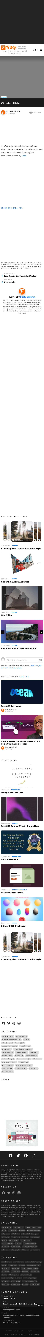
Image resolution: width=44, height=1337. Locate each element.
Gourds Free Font (10, 859)
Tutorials (22, 890)
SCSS (4, 266)
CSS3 (25, 262)
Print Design (8, 1065)
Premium (24, 1062)
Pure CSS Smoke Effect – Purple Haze (20, 826)
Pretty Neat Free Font (12, 792)
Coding (15, 545)
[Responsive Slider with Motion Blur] (22, 631)
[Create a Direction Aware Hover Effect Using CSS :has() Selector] (22, 727)
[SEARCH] (37, 50)
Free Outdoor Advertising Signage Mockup (20, 1304)
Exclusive (7, 1049)
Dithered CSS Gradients (13, 926)
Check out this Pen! (12, 208)
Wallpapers (8, 1071)
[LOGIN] (34, 50)
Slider (11, 266)
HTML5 (38, 262)
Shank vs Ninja (9, 1298)
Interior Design (8, 1059)
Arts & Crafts (22, 1036)
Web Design (7, 268)
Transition (36, 266)
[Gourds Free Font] (22, 842)
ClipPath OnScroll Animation (15, 582)
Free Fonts (15, 790)
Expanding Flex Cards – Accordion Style (21, 548)
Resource (26, 264)
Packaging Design (9, 1062)
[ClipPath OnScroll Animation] (22, 565)
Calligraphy (8, 1043)
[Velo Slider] (22, 598)
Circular (6, 262)
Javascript (7, 264)
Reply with (40, 660)
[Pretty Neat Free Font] (22, 775)
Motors (37, 1059)
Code (14, 262)
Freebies (8, 1052)
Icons (19, 1055)
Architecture (8, 1036)
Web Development (22, 268)
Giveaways (7, 1055)
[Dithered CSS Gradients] (22, 909)
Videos (34, 1068)
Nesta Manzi (7, 1296)
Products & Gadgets (24, 1065)
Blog (27, 1039)
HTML (31, 262)
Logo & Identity (24, 1059)
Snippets (20, 266)
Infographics (32, 1055)
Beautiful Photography (12, 1039)
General (34, 1052)
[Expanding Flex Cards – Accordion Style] (22, 531)
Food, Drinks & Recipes (23, 1049)
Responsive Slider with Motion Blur (19, 648)
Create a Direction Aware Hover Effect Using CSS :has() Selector (20, 742)
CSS (19, 262)
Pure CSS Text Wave (11, 706)
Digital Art (25, 1046)
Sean (24, 156)
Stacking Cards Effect (12, 893)
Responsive (37, 264)
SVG (27, 266)
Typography (21, 1068)
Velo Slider (6, 615)
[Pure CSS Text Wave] (22, 692)
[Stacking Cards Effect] (22, 875)
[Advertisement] (22, 22)
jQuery (17, 264)
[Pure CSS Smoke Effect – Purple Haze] (22, 809)
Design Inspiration (10, 1046)
